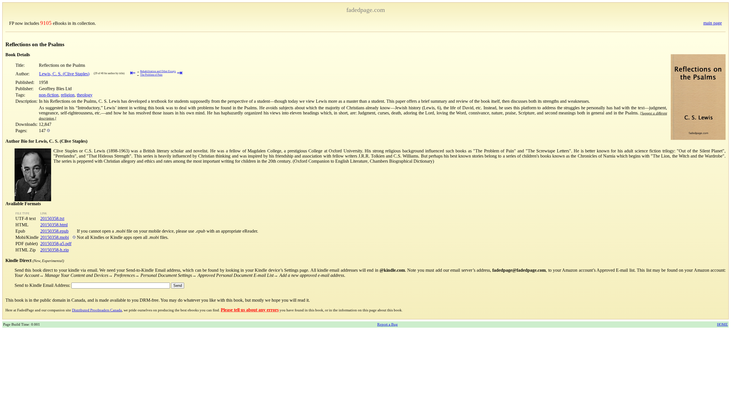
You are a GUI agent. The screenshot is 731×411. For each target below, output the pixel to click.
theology (85, 94)
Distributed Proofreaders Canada (97, 310)
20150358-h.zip (54, 249)
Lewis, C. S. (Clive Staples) (64, 73)
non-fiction (49, 94)
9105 (46, 23)
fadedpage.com (365, 9)
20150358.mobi (54, 237)
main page (712, 23)
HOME (722, 324)
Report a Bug (387, 324)
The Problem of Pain (151, 74)
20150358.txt (52, 218)
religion (68, 94)
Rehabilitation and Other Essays (158, 71)
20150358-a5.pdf (55, 243)
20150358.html (54, 224)
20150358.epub (54, 231)
